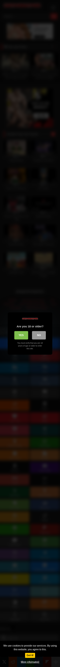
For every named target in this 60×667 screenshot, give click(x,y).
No (39, 335)
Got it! (30, 655)
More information (30, 662)
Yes (21, 335)
